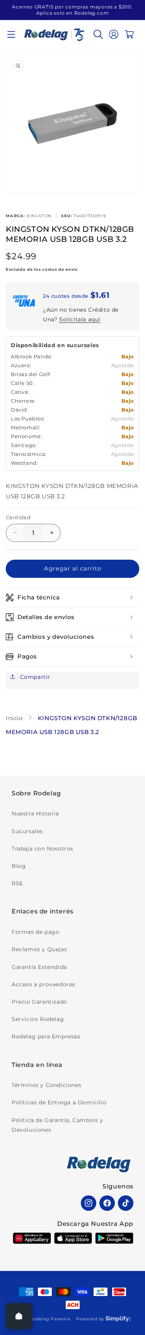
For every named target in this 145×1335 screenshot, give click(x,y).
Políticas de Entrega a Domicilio (59, 1102)
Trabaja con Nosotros (42, 848)
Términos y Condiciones (46, 1085)
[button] (11, 34)
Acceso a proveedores (43, 984)
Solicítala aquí (80, 319)
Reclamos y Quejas (39, 949)
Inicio (15, 718)
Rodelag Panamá (50, 1318)
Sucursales (27, 831)
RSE (17, 883)
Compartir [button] (34, 676)
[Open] (19, 1316)
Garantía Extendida (39, 967)
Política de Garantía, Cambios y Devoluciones (57, 1125)
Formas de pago (35, 931)
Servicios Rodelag (38, 1019)
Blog (19, 865)
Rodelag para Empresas (46, 1036)
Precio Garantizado (39, 1001)
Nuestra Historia (35, 813)
